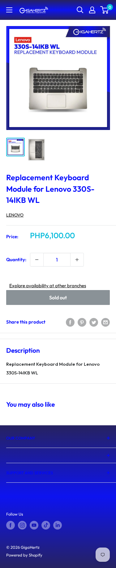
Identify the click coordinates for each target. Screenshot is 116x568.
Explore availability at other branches (47, 285)
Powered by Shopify (24, 554)
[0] (105, 10)
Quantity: (16, 259)
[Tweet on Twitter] (93, 321)
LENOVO (15, 215)
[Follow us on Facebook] (10, 525)
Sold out (58, 297)
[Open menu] (9, 9)
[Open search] (80, 10)
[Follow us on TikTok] (45, 525)
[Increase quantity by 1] (77, 259)
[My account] (92, 10)
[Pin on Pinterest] (82, 321)
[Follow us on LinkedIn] (57, 525)
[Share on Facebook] (70, 321)
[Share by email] (105, 321)
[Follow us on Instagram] (22, 525)
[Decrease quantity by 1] (36, 259)
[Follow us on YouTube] (34, 525)
